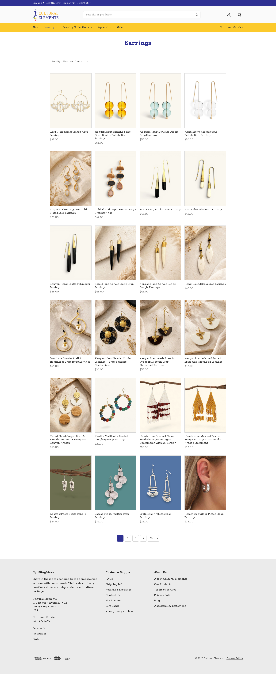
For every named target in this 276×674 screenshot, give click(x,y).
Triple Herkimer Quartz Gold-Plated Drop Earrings (69, 211)
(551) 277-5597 (41, 620)
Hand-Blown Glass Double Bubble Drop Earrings (200, 133)
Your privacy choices (119, 611)
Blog (157, 600)
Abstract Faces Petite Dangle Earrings (68, 516)
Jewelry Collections (76, 27)
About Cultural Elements (170, 578)
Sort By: (56, 61)
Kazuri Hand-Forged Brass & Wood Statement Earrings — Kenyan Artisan (68, 439)
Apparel (103, 27)
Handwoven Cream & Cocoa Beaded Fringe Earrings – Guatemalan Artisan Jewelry (158, 439)
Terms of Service (165, 589)
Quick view (71, 100)
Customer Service (231, 27)
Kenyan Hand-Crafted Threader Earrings (70, 286)
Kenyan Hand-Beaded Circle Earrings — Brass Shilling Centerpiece (113, 362)
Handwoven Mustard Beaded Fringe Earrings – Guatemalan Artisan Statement (203, 439)
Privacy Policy (163, 595)
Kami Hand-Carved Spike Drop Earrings (114, 286)
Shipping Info (114, 584)
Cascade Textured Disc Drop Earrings (112, 516)
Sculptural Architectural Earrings (155, 516)
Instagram (39, 633)
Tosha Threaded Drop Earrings (203, 209)
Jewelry (49, 27)
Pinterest (39, 639)
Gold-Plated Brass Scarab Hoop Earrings (69, 133)
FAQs (109, 578)
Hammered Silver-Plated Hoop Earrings (204, 516)
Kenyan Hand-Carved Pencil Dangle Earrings (158, 286)
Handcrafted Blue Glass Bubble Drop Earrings (159, 133)
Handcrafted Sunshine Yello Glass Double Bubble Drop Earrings (113, 135)
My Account (114, 600)
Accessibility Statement (170, 605)
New (36, 27)
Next (153, 538)
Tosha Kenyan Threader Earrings (160, 209)
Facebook (39, 628)
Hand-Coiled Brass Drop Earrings (205, 284)
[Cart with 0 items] (239, 15)
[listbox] (76, 61)
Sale (120, 27)
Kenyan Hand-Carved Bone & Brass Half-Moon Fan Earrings (203, 360)
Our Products (163, 584)
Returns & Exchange (118, 589)
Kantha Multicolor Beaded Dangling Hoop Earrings (111, 438)
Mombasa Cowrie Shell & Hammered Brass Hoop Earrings (70, 360)
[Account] (229, 15)
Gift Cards (112, 605)
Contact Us (113, 595)
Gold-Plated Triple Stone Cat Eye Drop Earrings (115, 211)
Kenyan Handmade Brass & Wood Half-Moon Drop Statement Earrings (157, 362)
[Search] (196, 14)
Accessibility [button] (234, 658)
